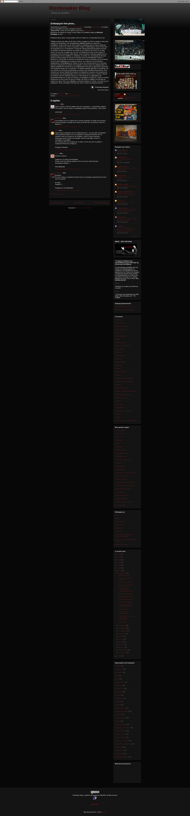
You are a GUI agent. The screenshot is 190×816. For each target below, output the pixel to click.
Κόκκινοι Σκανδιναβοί (121, 388)
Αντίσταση (118, 359)
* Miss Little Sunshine (121, 453)
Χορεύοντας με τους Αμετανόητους (126, 420)
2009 (119, 565)
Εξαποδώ (118, 375)
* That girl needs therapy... (123, 460)
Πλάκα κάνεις (119, 404)
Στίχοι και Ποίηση (120, 737)
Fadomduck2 (121, 175)
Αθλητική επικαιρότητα (125, 594)
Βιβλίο (117, 675)
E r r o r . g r (119, 333)
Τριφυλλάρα (118, 747)
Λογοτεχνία (118, 714)
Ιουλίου (121, 636)
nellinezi (57, 104)
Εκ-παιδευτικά (119, 688)
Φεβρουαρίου (123, 650)
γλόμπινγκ (120, 201)
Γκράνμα (120, 226)
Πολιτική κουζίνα (120, 731)
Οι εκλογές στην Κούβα (125, 585)
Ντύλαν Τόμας (122, 622)
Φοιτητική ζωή (119, 750)
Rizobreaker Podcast (121, 757)
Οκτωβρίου (122, 628)
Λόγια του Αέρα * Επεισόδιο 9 (123, 612)
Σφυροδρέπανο (122, 157)
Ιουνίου (121, 639)
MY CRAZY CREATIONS (125, 192)
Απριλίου (122, 644)
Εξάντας (117, 518)
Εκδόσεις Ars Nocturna (122, 544)
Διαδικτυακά (118, 685)
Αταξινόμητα (59, 96)
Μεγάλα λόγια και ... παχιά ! (125, 202)
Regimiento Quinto (121, 342)
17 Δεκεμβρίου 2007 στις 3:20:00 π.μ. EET (67, 149)
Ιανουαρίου (122, 652)
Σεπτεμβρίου (123, 631)
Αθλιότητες (118, 352)
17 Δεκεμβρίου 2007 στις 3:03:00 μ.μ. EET (67, 190)
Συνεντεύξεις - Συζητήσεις (123, 744)
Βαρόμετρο (118, 365)
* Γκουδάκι (118, 463)
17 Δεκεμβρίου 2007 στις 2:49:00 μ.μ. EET (67, 169)
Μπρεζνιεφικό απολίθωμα (123, 394)
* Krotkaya (118, 446)
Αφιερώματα (119, 672)
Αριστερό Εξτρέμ (120, 362)
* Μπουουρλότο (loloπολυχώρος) (125, 472)
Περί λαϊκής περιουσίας (125, 599)
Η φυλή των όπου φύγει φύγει (124, 381)
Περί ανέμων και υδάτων (75, 96)
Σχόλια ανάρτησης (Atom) (83, 208)
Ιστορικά (117, 705)
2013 (119, 554)
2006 (119, 656)
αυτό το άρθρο (96, 27)
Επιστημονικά (119, 698)
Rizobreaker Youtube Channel (124, 310)
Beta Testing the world (122, 326)
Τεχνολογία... (119, 528)
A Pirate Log (119, 320)
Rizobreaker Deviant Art (122, 306)
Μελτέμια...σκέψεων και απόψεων (125, 391)
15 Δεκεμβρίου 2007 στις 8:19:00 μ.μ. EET (67, 114)
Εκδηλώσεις (118, 692)
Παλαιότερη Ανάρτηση (101, 203)
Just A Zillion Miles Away (122, 489)
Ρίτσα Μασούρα (120, 505)
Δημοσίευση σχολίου (59, 194)
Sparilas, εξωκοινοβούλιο (123, 346)
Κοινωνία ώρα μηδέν (121, 711)
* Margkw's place (120, 450)
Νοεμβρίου (122, 625)
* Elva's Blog (119, 440)
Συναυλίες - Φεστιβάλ (121, 740)
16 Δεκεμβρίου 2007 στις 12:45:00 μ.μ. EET (67, 126)
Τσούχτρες (118, 414)
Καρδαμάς (118, 385)
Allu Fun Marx (119, 323)
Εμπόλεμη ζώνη (120, 521)
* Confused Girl (119, 430)
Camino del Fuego (121, 329)
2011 (119, 560)
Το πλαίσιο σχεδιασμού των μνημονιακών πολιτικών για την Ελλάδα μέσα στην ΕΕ (126, 229)
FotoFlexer (118, 531)
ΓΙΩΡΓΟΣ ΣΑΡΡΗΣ (123, 184)
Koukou (117, 339)
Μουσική (117, 721)
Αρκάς (117, 515)
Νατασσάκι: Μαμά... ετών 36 (124, 502)
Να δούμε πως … (122, 152)
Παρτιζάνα (118, 401)
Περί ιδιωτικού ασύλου (125, 602)
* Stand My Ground (121, 456)
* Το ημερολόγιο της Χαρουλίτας (125, 485)
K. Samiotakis (119, 492)
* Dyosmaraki (119, 433)
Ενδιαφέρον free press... (126, 596)
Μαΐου (121, 642)
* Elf (116, 437)
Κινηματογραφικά (120, 708)
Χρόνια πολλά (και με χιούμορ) (125, 578)
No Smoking (119, 525)
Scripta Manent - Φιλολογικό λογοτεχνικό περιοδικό (124, 535)
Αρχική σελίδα (78, 203)
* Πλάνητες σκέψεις (121, 479)
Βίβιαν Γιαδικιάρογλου (121, 495)
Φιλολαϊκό (118, 417)
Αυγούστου (122, 633)
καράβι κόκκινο (122, 208)
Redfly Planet (121, 217)
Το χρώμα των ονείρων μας (123, 411)
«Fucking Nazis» (123, 609)
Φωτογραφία (119, 753)
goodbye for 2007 (124, 575)
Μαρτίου (121, 647)
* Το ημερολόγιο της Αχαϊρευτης (124, 482)
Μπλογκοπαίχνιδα (120, 724)
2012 (119, 557)
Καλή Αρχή (66, 34)
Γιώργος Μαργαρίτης (121, 498)
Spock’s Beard (119, 349)
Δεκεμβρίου (122, 573)
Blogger (104, 812)
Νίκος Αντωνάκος (120, 398)
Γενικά (65, 96)
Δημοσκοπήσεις (120, 682)
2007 (119, 570)
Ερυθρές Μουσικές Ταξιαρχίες (124, 378)
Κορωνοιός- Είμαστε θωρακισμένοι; (127, 186)
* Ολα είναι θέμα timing (122, 476)
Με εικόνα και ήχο (120, 718)
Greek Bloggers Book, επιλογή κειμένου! (125, 605)
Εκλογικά (118, 695)
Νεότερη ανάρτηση (57, 203)
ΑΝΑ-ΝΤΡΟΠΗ (119, 355)
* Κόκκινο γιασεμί (120, 469)
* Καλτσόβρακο (119, 466)
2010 (119, 562)
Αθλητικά (118, 666)
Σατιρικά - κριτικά (120, 734)
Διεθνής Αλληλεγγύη (121, 372)
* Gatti (117, 443)
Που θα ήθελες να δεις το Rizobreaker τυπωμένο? (126, 617)
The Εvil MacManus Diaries (75, 27)
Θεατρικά (118, 701)
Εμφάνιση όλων (135, 235)
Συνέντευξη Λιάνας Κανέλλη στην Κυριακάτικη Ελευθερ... (126, 589)
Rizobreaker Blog (69, 8)
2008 (119, 568)
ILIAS (56, 130)
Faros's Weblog (122, 150)
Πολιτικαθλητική (120, 407)
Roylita (57, 153)
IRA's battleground (121, 336)
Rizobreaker (58, 118)
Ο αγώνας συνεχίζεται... (125, 582)
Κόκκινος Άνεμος (122, 166)
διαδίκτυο (87, 30)
